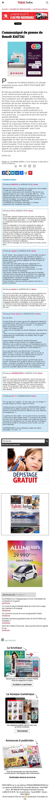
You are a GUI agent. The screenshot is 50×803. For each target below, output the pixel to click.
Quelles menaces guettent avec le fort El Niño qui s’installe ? (24, 619)
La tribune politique (40, 9)
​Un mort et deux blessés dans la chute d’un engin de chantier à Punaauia (24, 607)
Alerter (35, 184)
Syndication (32, 797)
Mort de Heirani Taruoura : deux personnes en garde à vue (25, 627)
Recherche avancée (11, 444)
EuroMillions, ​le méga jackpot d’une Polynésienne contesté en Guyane (24, 600)
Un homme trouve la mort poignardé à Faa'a (22, 613)
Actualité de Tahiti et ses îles (20, 9)
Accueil (4, 9)
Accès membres (8, 797)
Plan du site (19, 797)
